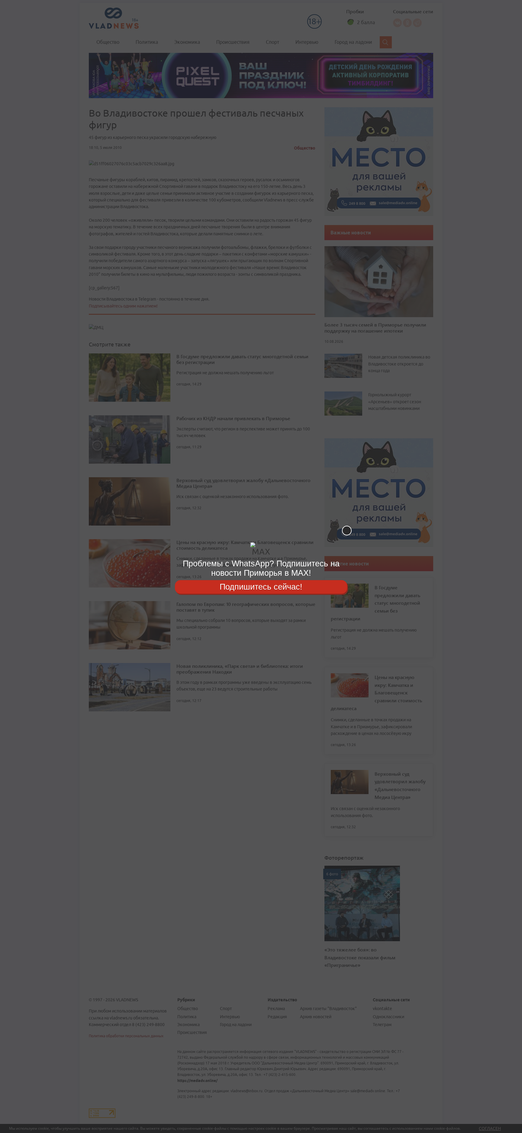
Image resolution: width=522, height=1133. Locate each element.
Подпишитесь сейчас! (261, 586)
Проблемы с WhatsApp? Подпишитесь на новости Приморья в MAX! (261, 568)
